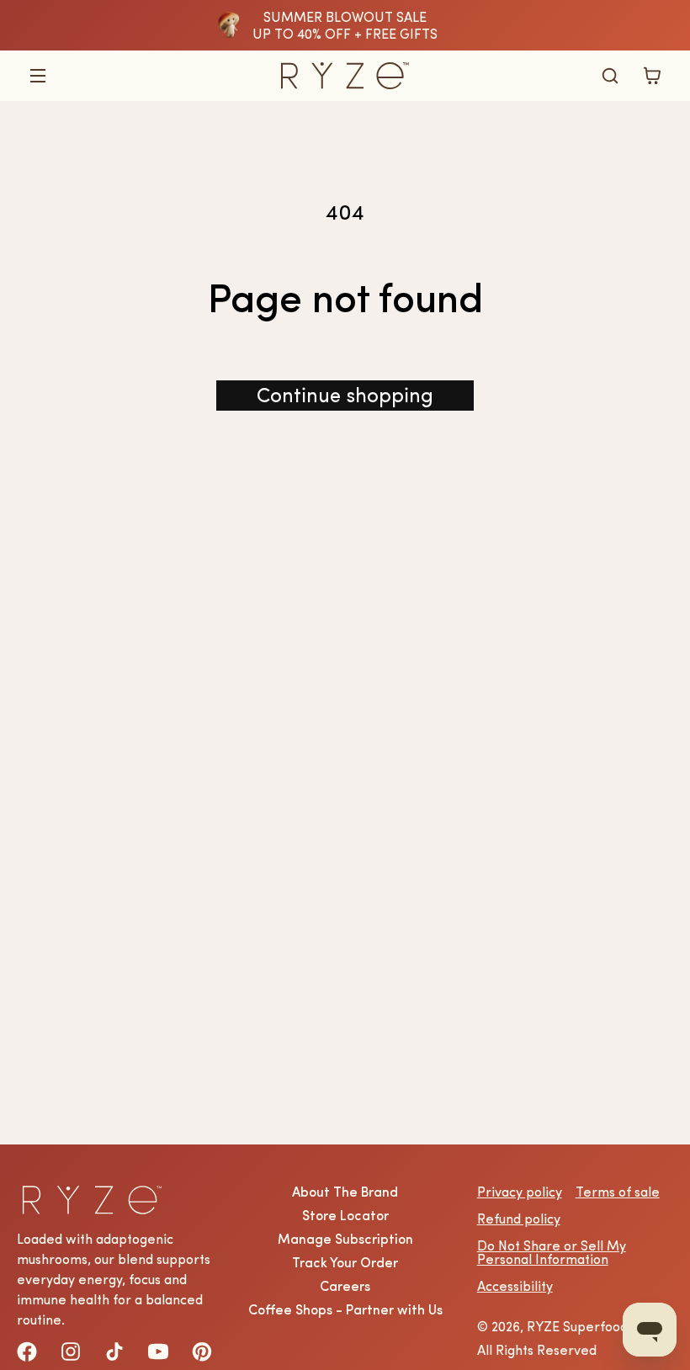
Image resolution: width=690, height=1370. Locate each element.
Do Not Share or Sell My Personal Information (551, 1252)
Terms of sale (618, 1191)
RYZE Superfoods (580, 1326)
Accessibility (515, 1286)
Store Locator (345, 1215)
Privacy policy (519, 1191)
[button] (38, 76)
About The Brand (345, 1191)
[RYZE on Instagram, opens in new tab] (71, 1351)
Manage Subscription (345, 1238)
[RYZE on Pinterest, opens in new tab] (202, 1351)
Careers (345, 1286)
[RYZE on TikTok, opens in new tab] (114, 1351)
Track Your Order (345, 1262)
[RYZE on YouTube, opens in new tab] (158, 1351)
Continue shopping (345, 395)
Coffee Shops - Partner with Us (345, 1309)
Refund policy (518, 1218)
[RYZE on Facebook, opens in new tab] (27, 1351)
